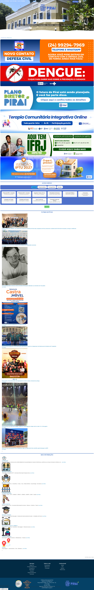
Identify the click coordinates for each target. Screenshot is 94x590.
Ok (1, 589)
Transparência (41, 25)
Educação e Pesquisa (6, 514)
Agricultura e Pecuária (7, 471)
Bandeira (62, 568)
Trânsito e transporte (6, 536)
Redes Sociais (62, 569)
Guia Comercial (39, 200)
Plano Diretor (50, 25)
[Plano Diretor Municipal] (47, 109)
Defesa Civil (21, 25)
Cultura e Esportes (6, 504)
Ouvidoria (57, 25)
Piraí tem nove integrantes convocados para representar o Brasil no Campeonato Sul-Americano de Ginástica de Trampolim (29, 346)
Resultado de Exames (54, 193)
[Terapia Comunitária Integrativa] (47, 132)
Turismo (3, 547)
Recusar (5, 589)
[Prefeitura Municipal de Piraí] (47, 10)
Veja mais (47, 206)
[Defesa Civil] (47, 62)
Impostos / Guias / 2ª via (39, 193)
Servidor (60, 187)
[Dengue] (47, 85)
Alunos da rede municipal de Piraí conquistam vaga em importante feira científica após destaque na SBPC (25, 448)
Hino (62, 566)
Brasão (62, 565)
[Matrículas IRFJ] (47, 155)
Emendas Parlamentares (31, 25)
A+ (73, 1)
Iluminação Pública (70, 193)
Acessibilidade (5, 460)
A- (76, 1)
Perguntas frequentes (66, 25)
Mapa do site (47, 566)
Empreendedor (42, 187)
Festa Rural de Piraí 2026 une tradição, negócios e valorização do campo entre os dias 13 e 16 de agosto (24, 426)
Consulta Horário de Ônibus (54, 200)
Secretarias (75, 25)
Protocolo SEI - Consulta (24, 193)
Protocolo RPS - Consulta (9, 193)
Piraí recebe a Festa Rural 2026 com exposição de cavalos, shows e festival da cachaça (20, 380)
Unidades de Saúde (8, 200)
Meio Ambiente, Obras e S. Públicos (9, 525)
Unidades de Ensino (24, 200)
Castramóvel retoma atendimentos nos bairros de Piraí (14, 324)
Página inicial (9, 37)
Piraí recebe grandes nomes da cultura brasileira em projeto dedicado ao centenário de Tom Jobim (23, 285)
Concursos (85, 194)
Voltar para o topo (90, 557)
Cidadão (34, 187)
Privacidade (47, 568)
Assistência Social (6, 482)
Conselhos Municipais (6, 493)
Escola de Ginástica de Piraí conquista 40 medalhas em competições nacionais (19, 245)
